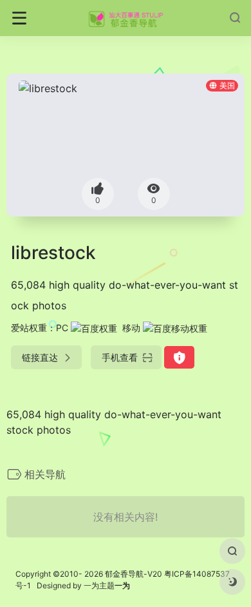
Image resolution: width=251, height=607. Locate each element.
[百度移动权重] (175, 327)
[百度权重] (94, 327)
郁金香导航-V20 (133, 574)
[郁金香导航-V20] (125, 18)
